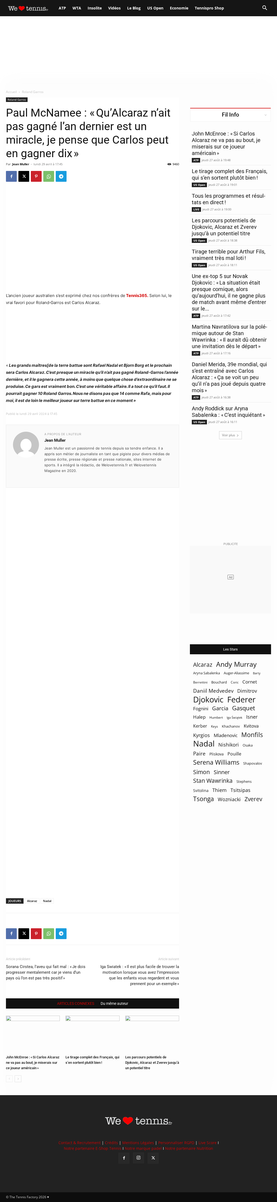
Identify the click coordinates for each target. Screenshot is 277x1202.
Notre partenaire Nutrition (189, 1148)
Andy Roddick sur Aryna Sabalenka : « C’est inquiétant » (228, 411)
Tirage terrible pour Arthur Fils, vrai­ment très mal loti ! (228, 254)
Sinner (222, 772)
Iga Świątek (234, 717)
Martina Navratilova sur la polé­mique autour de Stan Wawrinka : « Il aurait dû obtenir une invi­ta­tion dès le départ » (229, 336)
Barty (256, 673)
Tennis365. (136, 295)
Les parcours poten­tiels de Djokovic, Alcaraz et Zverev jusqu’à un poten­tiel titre (152, 1062)
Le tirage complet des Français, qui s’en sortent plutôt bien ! (229, 174)
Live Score (208, 1142)
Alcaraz (32, 901)
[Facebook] (11, 176)
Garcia (220, 708)
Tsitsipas (240, 790)
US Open (155, 8)
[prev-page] (9, 1078)
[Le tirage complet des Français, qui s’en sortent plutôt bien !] (92, 1034)
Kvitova (251, 726)
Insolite (95, 8)
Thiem (219, 790)
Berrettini (200, 682)
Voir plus (228, 435)
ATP (62, 8)
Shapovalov (252, 763)
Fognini (200, 708)
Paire (199, 754)
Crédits (111, 1142)
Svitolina (201, 790)
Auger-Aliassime (236, 673)
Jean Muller (20, 164)
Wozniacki (229, 799)
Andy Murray (236, 664)
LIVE (196, 209)
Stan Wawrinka (213, 780)
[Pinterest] (36, 176)
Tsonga (203, 799)
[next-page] (18, 1078)
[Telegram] (61, 176)
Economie (179, 8)
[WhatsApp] (48, 176)
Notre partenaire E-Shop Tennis (92, 1148)
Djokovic (208, 699)
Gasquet (243, 708)
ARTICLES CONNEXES (75, 1003)
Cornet (249, 682)
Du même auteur (114, 1003)
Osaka (248, 745)
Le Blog (134, 8)
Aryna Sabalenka (206, 673)
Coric (235, 682)
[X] (23, 176)
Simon (201, 772)
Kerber (200, 726)
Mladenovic (226, 735)
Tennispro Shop (209, 8)
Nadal (47, 901)
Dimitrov (247, 691)
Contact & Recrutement (79, 1142)
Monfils (252, 735)
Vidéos (114, 8)
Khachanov (231, 726)
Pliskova (216, 754)
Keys (214, 726)
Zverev (253, 799)
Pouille (234, 754)
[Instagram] (138, 1158)
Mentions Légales (138, 1142)
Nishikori (228, 745)
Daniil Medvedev (213, 691)
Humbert (216, 717)
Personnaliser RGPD (176, 1142)
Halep (199, 717)
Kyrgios (201, 735)
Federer (241, 699)
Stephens (244, 781)
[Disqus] (92, 683)
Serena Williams (216, 762)
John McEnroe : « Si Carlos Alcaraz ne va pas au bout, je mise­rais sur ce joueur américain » (33, 1062)
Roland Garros (17, 99)
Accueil (11, 92)
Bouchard (219, 682)
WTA (76, 8)
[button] (264, 8)
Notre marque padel (143, 1148)
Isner (252, 717)
